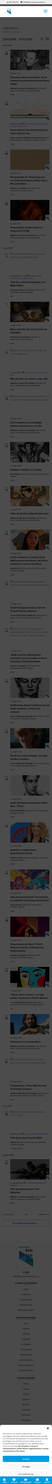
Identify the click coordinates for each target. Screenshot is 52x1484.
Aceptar (26, 1459)
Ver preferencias (26, 1474)
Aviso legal (43, 1480)
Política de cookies (12, 1480)
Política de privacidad (29, 1480)
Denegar (26, 1466)
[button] (47, 1428)
